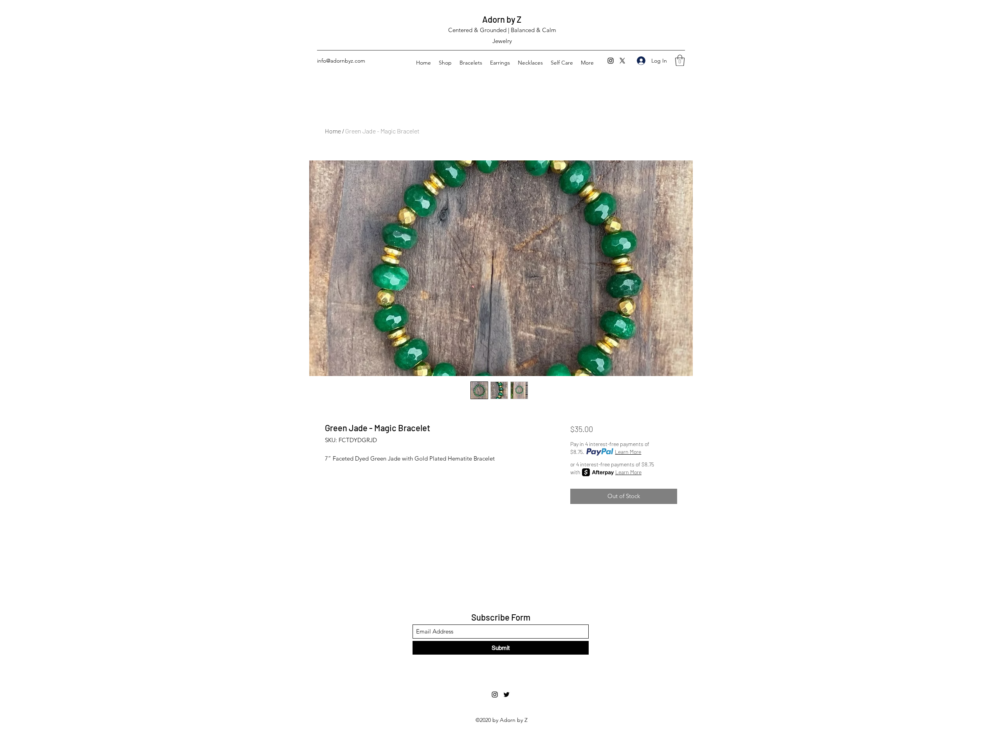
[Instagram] (611, 61)
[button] (680, 60)
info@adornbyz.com (341, 60)
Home (333, 131)
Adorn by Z (501, 19)
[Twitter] (622, 61)
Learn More (628, 451)
